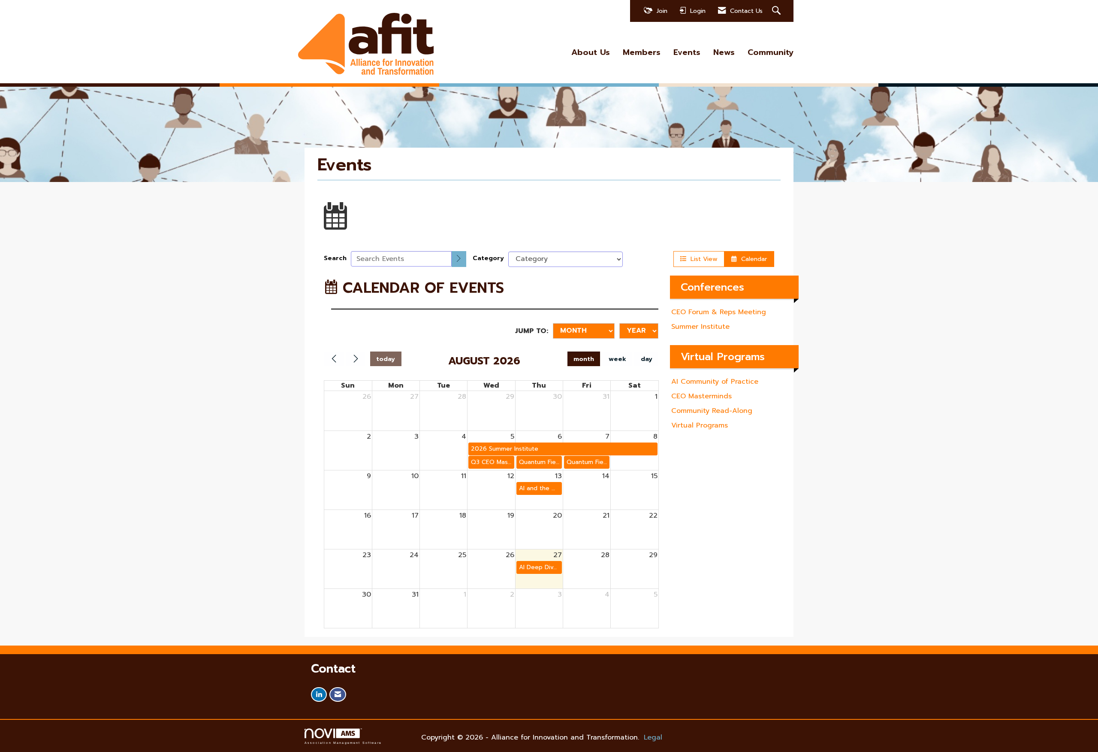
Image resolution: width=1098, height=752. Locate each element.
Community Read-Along (711, 411)
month (583, 359)
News (724, 52)
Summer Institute (700, 326)
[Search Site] (777, 11)
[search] (459, 259)
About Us (590, 52)
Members (642, 52)
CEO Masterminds (701, 396)
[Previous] (334, 359)
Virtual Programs (699, 425)
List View (702, 259)
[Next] (355, 359)
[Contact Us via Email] (337, 694)
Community (770, 52)
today (385, 359)
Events (686, 52)
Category (488, 258)
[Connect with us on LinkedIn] (319, 694)
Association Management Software (343, 742)
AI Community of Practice (714, 381)
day (646, 359)
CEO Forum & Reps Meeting (718, 312)
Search (335, 258)
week (617, 359)
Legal (653, 737)
